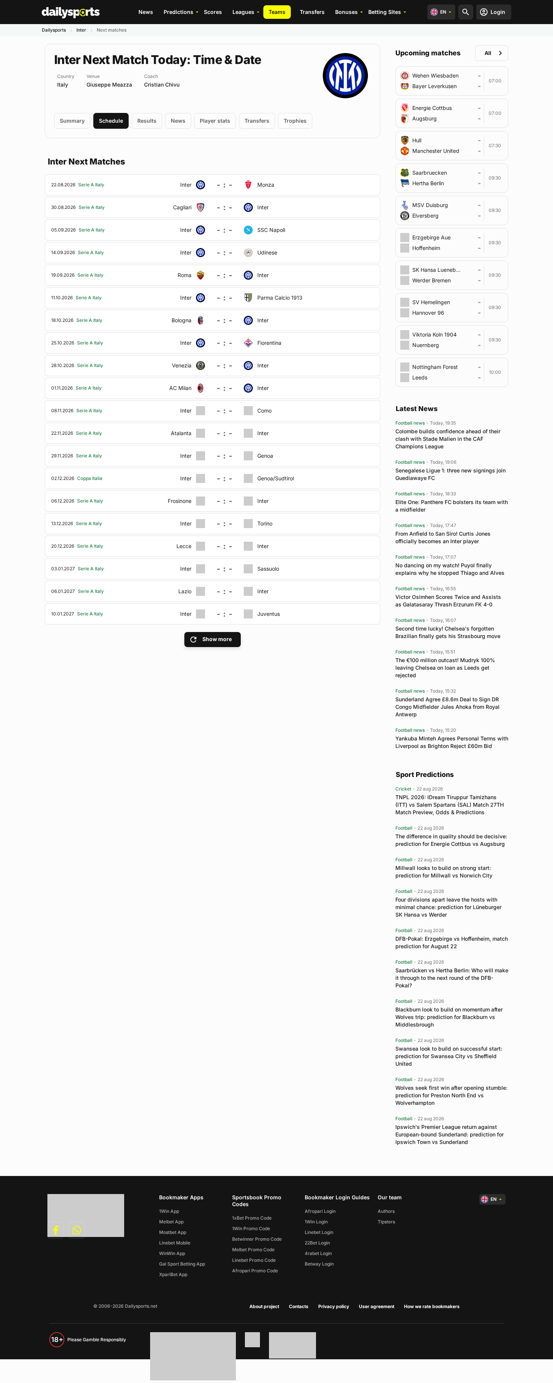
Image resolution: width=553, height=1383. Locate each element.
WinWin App (172, 1253)
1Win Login (316, 1222)
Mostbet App (172, 1232)
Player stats (215, 120)
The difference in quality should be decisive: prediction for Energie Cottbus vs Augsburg (451, 840)
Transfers (312, 12)
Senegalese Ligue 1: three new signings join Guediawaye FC (450, 474)
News (145, 12)
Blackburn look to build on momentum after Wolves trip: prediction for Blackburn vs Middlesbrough (449, 1017)
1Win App (169, 1211)
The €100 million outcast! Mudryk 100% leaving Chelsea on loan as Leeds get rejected (445, 667)
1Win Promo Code (251, 1228)
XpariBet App (173, 1274)
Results (146, 120)
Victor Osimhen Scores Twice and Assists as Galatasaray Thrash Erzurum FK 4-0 (448, 601)
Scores (213, 12)
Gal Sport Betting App (182, 1264)
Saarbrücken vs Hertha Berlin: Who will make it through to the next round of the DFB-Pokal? (451, 978)
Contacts (298, 1306)
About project (264, 1306)
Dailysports (54, 30)
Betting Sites (384, 12)
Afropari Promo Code (255, 1270)
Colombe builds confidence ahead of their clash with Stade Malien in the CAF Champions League (447, 438)
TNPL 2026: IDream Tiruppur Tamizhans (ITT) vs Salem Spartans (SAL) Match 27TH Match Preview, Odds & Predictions (449, 804)
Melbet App (171, 1222)
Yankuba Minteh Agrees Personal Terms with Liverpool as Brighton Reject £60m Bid (451, 742)
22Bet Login (317, 1243)
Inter (81, 30)
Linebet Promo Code (254, 1260)
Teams (277, 12)
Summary (72, 120)
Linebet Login (319, 1232)
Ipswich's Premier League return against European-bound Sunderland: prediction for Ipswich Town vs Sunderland (449, 1134)
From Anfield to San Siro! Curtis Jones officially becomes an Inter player (443, 537)
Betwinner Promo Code (257, 1239)
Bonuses (346, 12)
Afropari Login (320, 1211)
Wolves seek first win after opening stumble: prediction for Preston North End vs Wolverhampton (451, 1095)
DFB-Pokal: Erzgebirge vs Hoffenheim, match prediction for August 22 (451, 942)
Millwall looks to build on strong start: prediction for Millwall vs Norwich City (443, 872)
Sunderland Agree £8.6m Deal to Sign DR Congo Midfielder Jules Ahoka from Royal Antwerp (447, 706)
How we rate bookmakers (432, 1306)
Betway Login (319, 1264)
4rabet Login (318, 1253)
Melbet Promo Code (253, 1249)
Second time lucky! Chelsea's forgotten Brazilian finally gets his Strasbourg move (447, 632)
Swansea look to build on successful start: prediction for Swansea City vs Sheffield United (448, 1056)
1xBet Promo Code (252, 1218)
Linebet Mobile (174, 1243)
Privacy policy (333, 1306)
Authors (386, 1211)
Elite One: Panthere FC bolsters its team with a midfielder (451, 506)
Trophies (295, 120)
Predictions (178, 12)
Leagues (243, 12)
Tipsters (386, 1222)
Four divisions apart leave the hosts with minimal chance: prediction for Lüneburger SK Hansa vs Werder (448, 907)
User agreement (376, 1306)
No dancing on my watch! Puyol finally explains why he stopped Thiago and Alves (449, 569)
